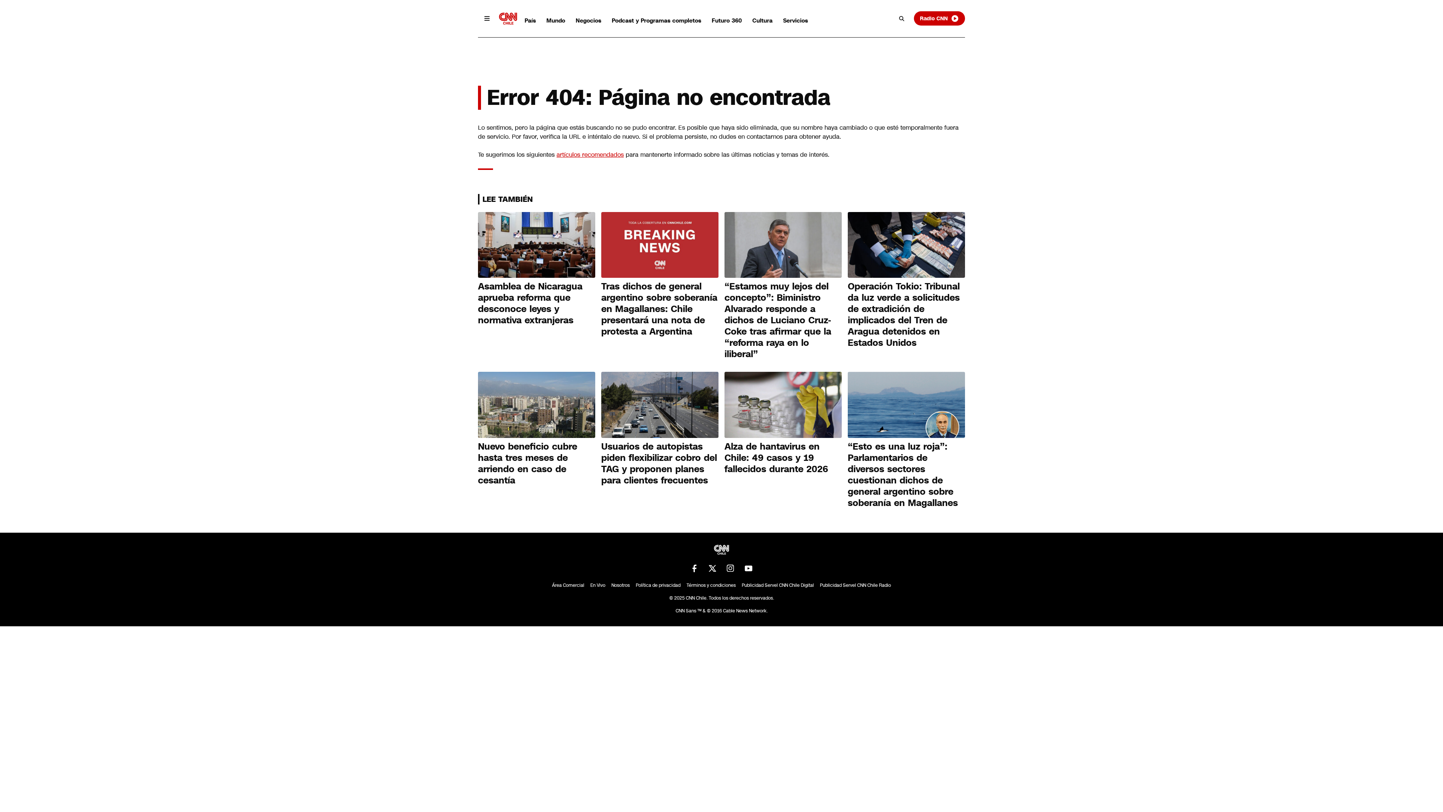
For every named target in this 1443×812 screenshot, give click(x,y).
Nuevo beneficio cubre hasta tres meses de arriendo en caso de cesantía (527, 463)
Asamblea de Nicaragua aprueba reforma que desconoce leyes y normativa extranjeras (530, 303)
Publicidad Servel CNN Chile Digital (778, 585)
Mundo (555, 20)
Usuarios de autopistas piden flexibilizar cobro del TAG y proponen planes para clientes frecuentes (659, 463)
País (530, 20)
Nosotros (620, 585)
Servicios (795, 20)
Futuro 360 (727, 20)
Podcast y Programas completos (656, 20)
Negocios (588, 20)
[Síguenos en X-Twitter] (712, 568)
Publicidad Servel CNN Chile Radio (855, 585)
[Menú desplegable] (487, 18)
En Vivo (597, 585)
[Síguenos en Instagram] (731, 568)
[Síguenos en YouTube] (749, 568)
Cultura (762, 20)
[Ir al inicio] (508, 18)
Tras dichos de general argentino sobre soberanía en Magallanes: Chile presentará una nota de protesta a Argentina (659, 309)
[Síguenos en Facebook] (694, 568)
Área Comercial (568, 585)
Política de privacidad (658, 585)
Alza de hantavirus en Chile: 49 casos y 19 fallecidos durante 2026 (776, 458)
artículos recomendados (590, 154)
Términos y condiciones (711, 585)
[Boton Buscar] (902, 18)
